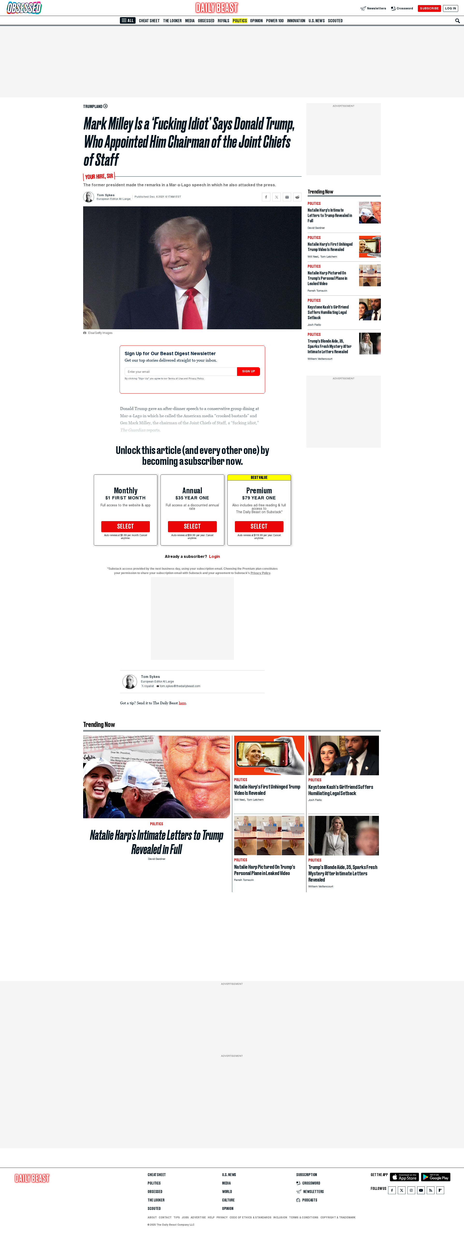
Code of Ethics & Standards (250, 1217)
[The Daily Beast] (217, 8)
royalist (149, 686)
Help (211, 1217)
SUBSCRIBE (429, 8)
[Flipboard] (440, 1191)
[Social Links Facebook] (392, 1191)
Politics (240, 21)
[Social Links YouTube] (421, 1191)
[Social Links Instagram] (411, 1191)
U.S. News (317, 21)
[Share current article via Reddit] (297, 197)
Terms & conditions (303, 1217)
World (227, 1192)
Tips (177, 1217)
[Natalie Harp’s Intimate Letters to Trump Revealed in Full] (370, 222)
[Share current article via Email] (287, 197)
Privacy (222, 1217)
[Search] (457, 20)
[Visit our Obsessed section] (39, 8)
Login (214, 556)
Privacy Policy (196, 379)
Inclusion (280, 1217)
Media (190, 21)
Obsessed (206, 21)
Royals (223, 21)
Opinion (256, 21)
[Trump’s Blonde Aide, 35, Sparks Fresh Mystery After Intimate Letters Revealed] (370, 353)
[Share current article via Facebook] (266, 197)
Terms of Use (176, 379)
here (182, 703)
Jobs (185, 1217)
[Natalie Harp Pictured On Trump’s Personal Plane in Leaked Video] (370, 285)
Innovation (296, 21)
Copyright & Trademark (338, 1217)
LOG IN (450, 8)
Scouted (335, 21)
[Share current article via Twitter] (276, 197)
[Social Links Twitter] (402, 1191)
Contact (165, 1217)
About (152, 1217)
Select (125, 527)
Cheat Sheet (149, 21)
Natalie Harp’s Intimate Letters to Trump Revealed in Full (156, 842)
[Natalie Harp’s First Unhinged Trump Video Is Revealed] (370, 256)
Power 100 (275, 21)
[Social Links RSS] (431, 1191)
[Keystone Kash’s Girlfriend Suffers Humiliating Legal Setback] (370, 319)
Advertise (198, 1217)
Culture (228, 1200)
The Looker (172, 21)
